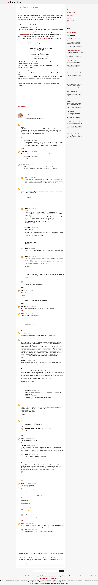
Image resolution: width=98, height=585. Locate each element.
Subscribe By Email (71, 32)
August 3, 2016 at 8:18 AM (34, 390)
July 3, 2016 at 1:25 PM (29, 290)
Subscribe (56, 578)
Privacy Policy (57, 583)
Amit (22, 125)
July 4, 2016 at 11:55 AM (34, 324)
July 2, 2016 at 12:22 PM (28, 125)
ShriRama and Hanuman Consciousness (32, 428)
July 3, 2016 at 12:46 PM (34, 140)
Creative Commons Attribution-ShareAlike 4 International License (57, 581)
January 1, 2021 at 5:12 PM (30, 523)
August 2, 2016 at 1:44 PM (31, 368)
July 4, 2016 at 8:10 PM (34, 270)
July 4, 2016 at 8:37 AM (32, 208)
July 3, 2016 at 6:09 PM (29, 333)
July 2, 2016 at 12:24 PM (34, 151)
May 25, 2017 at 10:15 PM (31, 462)
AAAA (25, 177)
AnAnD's (23, 333)
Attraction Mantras (70, 70)
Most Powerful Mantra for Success (73, 60)
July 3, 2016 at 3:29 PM (29, 313)
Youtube (52, 578)
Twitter (44, 578)
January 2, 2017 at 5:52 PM (30, 438)
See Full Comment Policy (23, 563)
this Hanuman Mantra (33, 63)
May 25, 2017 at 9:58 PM (31, 445)
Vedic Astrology (70, 14)
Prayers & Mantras (70, 11)
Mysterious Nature (25, 151)
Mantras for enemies (70, 81)
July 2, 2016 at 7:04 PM (29, 164)
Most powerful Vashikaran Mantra (73, 50)
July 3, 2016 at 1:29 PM (32, 306)
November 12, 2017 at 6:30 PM (31, 483)
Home (68, 9)
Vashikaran (69, 17)
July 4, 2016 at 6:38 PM (32, 256)
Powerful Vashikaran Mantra (72, 91)
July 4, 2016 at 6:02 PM (32, 248)
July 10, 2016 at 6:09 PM (32, 177)
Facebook (48, 578)
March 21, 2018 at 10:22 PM (33, 454)
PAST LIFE (69, 101)
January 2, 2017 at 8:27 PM (46, 428)
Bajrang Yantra (25, 34)
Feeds (41, 578)
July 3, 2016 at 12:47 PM (34, 170)
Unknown (23, 164)
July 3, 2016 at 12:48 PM (34, 201)
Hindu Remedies (70, 15)
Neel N (26, 514)
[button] (18, 11)
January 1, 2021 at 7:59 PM (32, 529)
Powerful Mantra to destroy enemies (73, 121)
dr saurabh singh (24, 306)
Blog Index (69, 21)
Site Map (65, 583)
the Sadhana (24, 83)
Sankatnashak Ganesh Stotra (45, 38)
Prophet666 (15, 2)
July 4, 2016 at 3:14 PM (34, 227)
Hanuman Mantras (22, 106)
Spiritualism (69, 18)
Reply (22, 148)
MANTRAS (69, 131)
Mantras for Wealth (70, 111)
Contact (61, 583)
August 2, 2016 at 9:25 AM (31, 360)
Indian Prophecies (70, 20)
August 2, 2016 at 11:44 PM (34, 383)
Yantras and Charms (71, 12)
